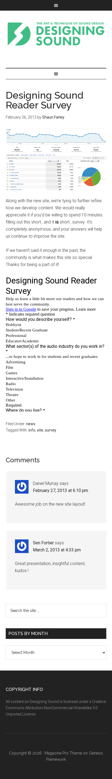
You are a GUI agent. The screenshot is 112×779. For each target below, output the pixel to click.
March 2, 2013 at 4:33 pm (57, 549)
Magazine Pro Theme (63, 753)
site (40, 430)
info (32, 430)
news (30, 424)
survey (50, 430)
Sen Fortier (43, 542)
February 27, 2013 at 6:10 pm (60, 490)
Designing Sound (56, 34)
